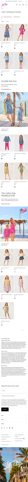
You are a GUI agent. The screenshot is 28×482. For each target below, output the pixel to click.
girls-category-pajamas (7, 361)
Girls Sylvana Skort (5, 267)
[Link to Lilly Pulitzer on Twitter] (7, 428)
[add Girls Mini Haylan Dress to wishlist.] (26, 277)
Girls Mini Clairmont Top (19, 71)
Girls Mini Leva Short (5, 71)
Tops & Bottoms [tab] (16, 16)
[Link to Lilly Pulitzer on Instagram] (2, 428)
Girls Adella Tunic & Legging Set (19, 154)
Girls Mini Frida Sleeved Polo (20, 267)
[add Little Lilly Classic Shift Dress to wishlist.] (12, 164)
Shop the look (4, 130)
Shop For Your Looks (5, 203)
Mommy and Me (22, 368)
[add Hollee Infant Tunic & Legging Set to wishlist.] (12, 136)
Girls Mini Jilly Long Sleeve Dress (19, 43)
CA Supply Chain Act (18, 440)
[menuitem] (16, 4)
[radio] (1, 46)
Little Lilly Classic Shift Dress (5, 182)
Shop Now (20, 1)
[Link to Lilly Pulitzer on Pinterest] (12, 428)
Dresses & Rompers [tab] (8, 16)
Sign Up (4, 409)
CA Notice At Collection (5, 441)
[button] (26, 1)
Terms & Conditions (5, 434)
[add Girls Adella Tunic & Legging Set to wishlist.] (26, 136)
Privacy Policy (14, 399)
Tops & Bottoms (4, 355)
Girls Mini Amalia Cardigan (6, 294)
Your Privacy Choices (19, 438)
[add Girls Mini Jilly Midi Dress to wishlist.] (12, 25)
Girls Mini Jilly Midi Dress (6, 42)
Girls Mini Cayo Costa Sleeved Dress (20, 182)
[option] (7, 32)
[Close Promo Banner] (1, 1)
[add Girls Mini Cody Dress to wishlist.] (12, 303)
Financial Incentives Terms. (12, 405)
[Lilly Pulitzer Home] (4, 4)
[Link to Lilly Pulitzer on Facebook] (4, 428)
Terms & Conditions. (21, 399)
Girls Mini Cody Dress (5, 321)
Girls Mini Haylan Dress (18, 294)
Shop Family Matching (5, 89)
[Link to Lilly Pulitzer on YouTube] (9, 428)
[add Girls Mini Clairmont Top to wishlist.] (26, 53)
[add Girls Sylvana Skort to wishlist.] (12, 250)
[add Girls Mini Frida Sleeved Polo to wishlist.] (26, 250)
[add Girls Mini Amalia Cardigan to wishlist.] (12, 277)
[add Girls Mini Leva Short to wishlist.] (12, 53)
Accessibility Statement (5, 436)
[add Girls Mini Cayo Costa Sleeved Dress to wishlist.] (26, 164)
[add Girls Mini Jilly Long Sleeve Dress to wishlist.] (26, 25)
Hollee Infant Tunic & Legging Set (5, 154)
